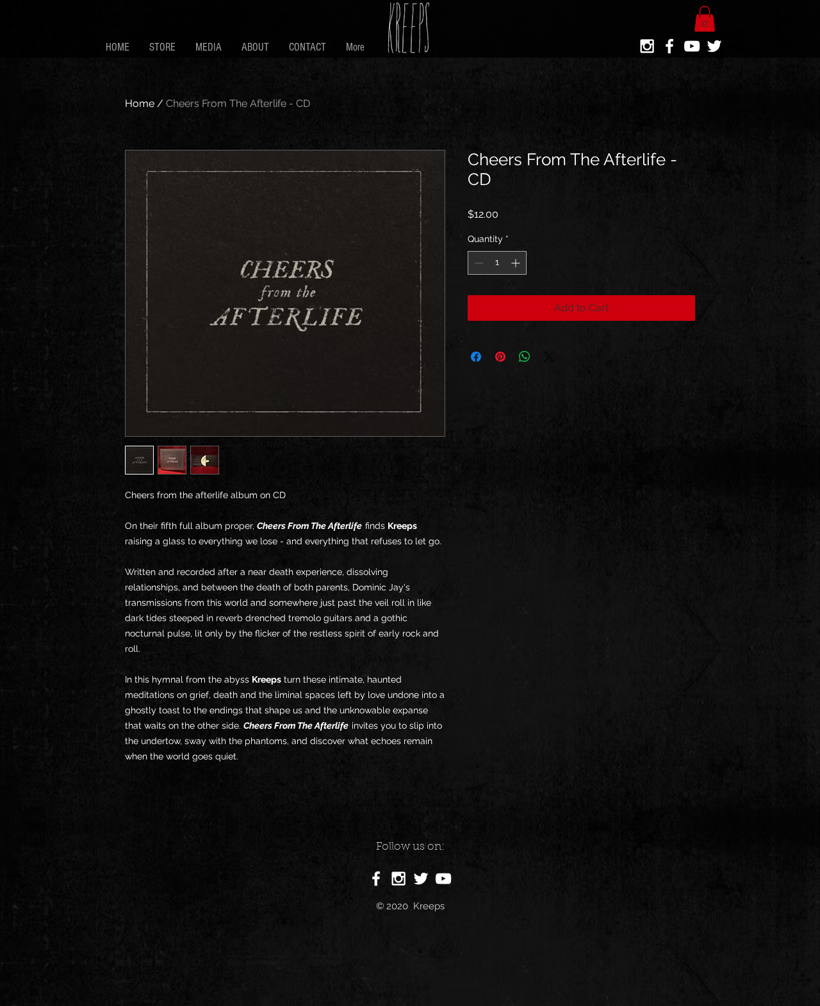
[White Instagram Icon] (647, 46)
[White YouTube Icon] (691, 46)
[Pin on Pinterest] (500, 356)
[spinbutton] (497, 263)
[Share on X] (549, 356)
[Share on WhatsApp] (524, 356)
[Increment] (517, 263)
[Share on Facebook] (476, 356)
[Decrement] (478, 263)
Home (139, 103)
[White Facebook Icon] (669, 46)
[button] (705, 19)
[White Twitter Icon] (714, 46)
